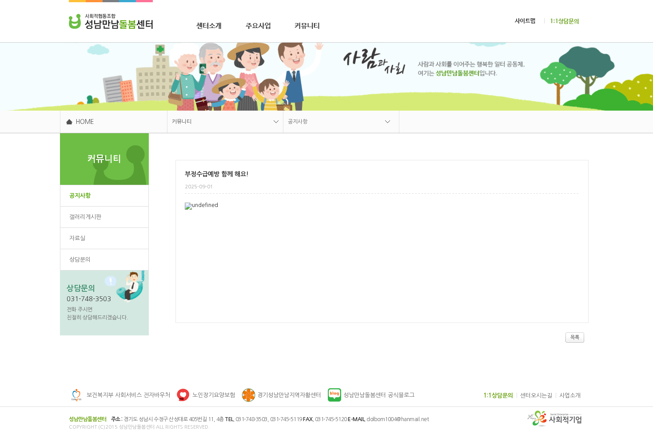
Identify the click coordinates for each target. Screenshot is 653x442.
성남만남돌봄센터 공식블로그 (378, 395)
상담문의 (80, 260)
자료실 (77, 238)
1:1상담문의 (498, 395)
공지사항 (297, 121)
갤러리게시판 (85, 217)
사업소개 (570, 395)
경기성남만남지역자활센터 (289, 395)
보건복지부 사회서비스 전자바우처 (128, 395)
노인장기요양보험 (213, 395)
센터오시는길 (536, 395)
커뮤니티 (181, 121)
